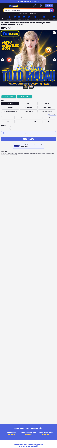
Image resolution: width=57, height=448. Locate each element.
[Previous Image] (2, 60)
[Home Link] (13, 5)
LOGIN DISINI (24, 96)
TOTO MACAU (28, 139)
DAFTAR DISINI (9, 96)
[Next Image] (54, 60)
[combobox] (27, 10)
